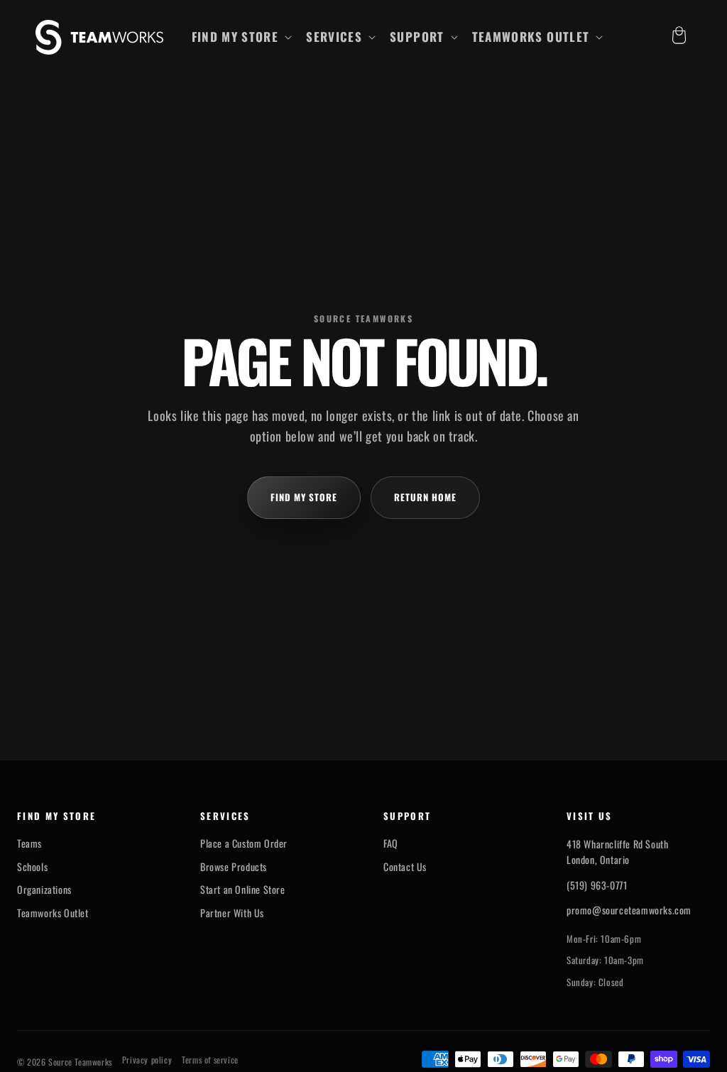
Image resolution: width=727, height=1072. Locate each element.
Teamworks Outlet (53, 913)
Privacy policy (147, 1060)
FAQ (390, 843)
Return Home (425, 497)
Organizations (44, 889)
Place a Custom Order (244, 843)
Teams (29, 843)
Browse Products (233, 867)
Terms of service (210, 1060)
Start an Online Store (242, 889)
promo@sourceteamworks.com (629, 909)
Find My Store (304, 497)
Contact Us (405, 867)
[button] (240, 37)
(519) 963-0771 (597, 884)
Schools (32, 867)
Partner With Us (232, 913)
